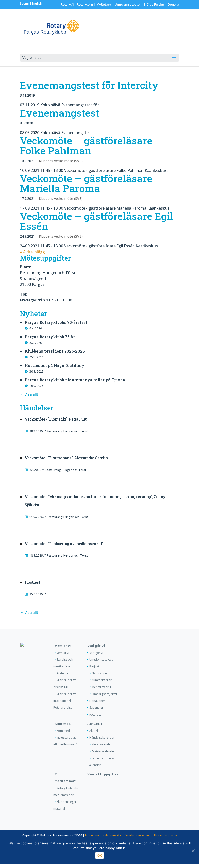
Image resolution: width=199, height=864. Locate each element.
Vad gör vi (96, 645)
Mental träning (101, 687)
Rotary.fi (67, 4)
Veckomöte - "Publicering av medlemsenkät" (64, 543)
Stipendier (96, 707)
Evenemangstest (59, 112)
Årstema (62, 673)
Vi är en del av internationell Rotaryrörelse (64, 701)
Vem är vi (63, 645)
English (37, 3)
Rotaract (95, 715)
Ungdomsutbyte (127, 4)
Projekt (94, 666)
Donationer (97, 701)
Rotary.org (85, 4)
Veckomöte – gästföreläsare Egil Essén (96, 221)
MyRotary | (105, 4)
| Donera (171, 4)
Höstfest (32, 582)
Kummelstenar (102, 680)
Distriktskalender (103, 751)
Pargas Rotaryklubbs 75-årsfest (56, 322)
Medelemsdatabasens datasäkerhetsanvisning (118, 835)
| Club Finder (153, 4)
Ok (99, 855)
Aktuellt (94, 724)
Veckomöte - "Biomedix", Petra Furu (56, 419)
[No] (193, 850)
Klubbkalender (102, 744)
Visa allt (31, 394)
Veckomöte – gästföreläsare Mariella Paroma (86, 183)
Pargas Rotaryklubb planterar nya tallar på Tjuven (75, 379)
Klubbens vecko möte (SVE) (61, 161)
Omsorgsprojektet (104, 694)
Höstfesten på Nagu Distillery (54, 365)
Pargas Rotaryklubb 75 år (50, 336)
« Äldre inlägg (32, 251)
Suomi (24, 3)
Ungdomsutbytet (101, 659)
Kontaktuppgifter (102, 774)
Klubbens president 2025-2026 (55, 351)
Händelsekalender (102, 737)
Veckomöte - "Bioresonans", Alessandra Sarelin (66, 457)
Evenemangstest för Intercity (89, 85)
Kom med (62, 724)
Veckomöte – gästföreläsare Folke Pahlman (86, 145)
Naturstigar (99, 673)
